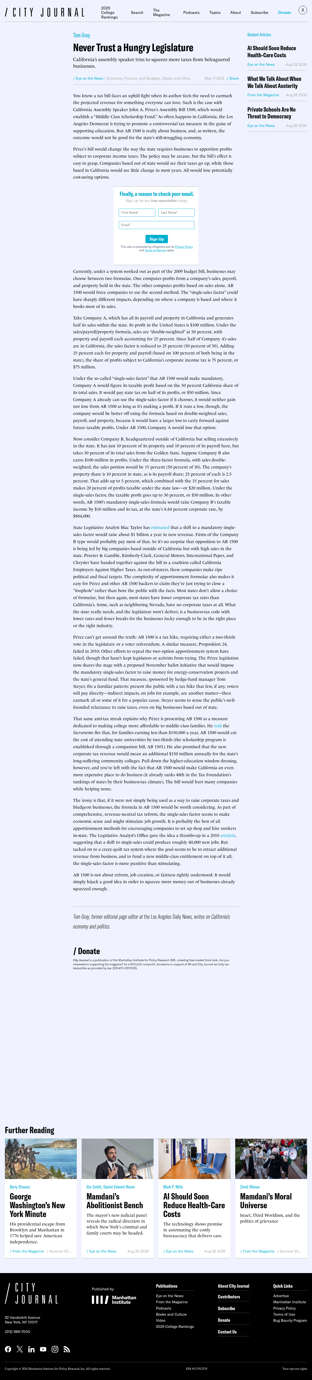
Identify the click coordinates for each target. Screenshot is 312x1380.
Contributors (229, 1297)
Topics (215, 12)
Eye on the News (103, 1251)
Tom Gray (81, 35)
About (235, 12)
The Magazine (161, 12)
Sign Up (156, 239)
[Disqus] (156, 1046)
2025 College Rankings (109, 12)
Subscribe (259, 12)
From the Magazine (28, 1251)
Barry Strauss (20, 1187)
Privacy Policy (184, 247)
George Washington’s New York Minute (37, 1205)
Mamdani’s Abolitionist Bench (115, 1200)
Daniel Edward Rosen (119, 1187)
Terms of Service (155, 250)
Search (137, 12)
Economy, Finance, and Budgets (133, 78)
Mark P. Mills (173, 1187)
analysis (227, 835)
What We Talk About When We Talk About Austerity (274, 82)
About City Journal (233, 1286)
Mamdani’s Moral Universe (266, 1200)
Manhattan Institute (289, 1302)
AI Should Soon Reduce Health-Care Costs (271, 52)
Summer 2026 (60, 1251)
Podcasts (191, 12)
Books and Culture (171, 1314)
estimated (159, 527)
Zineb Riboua (250, 1187)
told (218, 725)
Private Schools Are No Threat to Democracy (271, 113)
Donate (284, 12)
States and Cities (176, 78)
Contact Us (227, 1332)
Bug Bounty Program (290, 1320)
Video (160, 1320)
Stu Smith (94, 1187)
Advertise (281, 1296)
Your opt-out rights (295, 1368)
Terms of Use (284, 1314)
